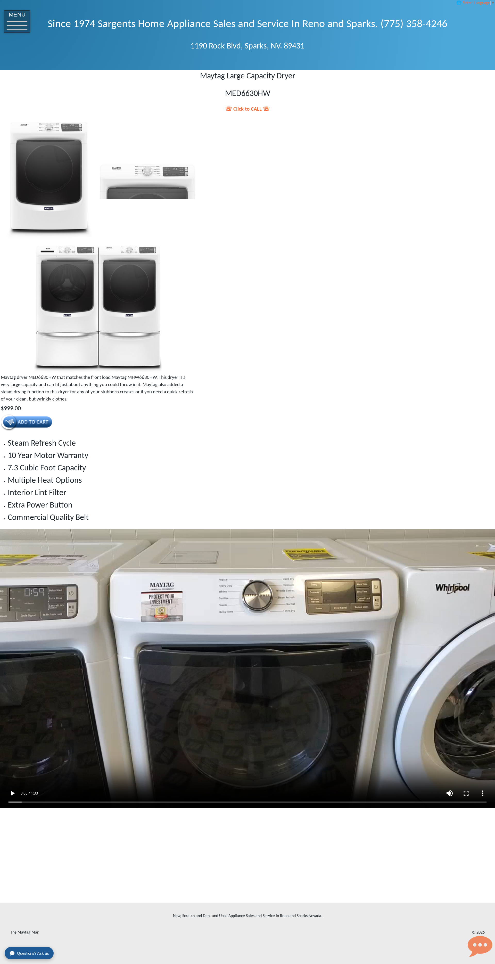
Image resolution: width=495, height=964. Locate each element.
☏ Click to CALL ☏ (247, 109)
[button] (17, 21)
